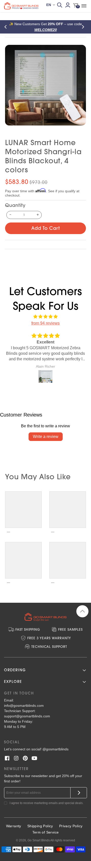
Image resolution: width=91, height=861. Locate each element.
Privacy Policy (71, 826)
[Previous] (7, 26)
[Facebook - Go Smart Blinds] (7, 758)
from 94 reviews (45, 323)
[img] (45, 316)
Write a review (45, 436)
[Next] (84, 26)
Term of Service (45, 832)
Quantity (15, 205)
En (48, 5)
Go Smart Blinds (39, 840)
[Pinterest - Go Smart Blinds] (25, 758)
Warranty (13, 826)
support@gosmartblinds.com (27, 716)
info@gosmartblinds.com (24, 706)
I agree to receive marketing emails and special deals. (46, 803)
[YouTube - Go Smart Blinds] (34, 758)
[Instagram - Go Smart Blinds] (16, 758)
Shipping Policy (40, 826)
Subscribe (79, 792)
